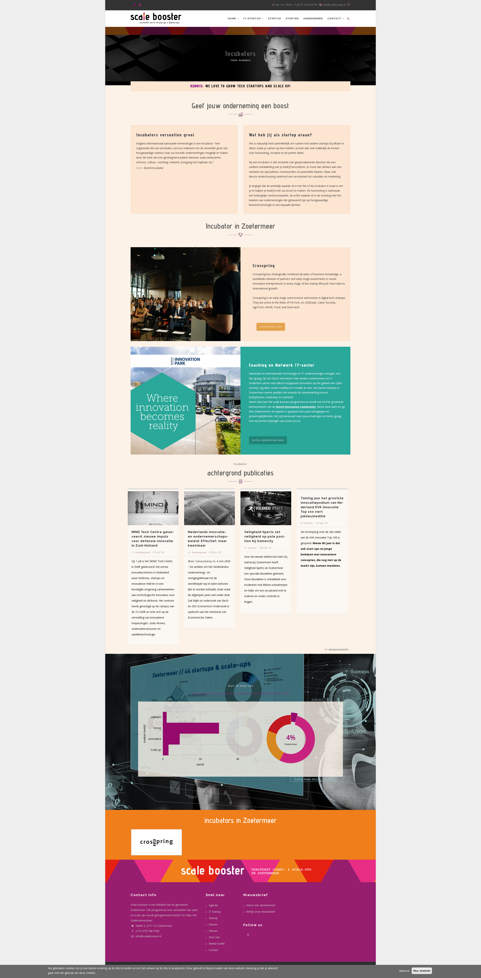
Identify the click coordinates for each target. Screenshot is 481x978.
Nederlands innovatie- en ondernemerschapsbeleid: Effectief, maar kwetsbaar (146, 538)
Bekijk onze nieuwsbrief (260, 911)
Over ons (214, 937)
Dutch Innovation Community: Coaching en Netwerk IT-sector (338, 86)
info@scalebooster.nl (148, 936)
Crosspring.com (271, 326)
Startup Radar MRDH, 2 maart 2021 (316, 779)
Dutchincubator (153, 168)
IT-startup (252, 18)
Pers (301, 552)
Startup (274, 18)
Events (246, 523)
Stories (190, 548)
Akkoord (404, 971)
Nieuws (213, 931)
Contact (334, 18)
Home (232, 18)
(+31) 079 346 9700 (147, 931)
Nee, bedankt (421, 970)
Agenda (213, 905)
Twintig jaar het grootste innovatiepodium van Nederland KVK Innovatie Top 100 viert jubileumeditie (259, 507)
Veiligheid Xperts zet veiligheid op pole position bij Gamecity (202, 536)
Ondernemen (313, 18)
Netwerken (268, 86)
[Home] (156, 17)
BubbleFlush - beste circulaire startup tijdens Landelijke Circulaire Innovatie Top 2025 (315, 538)
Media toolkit (217, 943)
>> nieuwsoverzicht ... (337, 649)
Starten (292, 18)
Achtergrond (137, 552)
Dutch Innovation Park (268, 440)
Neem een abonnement (260, 905)
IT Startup (215, 911)
